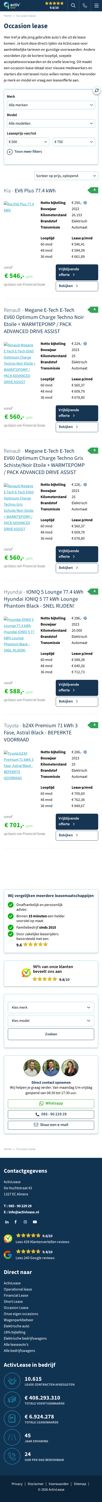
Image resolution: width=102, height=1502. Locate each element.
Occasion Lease (16, 1307)
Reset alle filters (97, 90)
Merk (11, 96)
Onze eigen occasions (21, 1313)
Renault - (44, 320)
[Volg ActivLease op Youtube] (36, 1222)
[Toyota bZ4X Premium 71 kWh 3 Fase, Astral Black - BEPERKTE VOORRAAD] (20, 765)
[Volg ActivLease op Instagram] (26, 1222)
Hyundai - (43, 599)
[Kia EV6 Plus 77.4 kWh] (20, 207)
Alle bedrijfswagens (19, 1350)
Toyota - (41, 733)
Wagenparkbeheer (18, 1320)
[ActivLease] (12, 5)
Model (12, 115)
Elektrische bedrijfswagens (25, 1338)
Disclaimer (35, 1483)
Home (7, 16)
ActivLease (12, 1283)
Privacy (17, 1483)
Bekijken (66, 285)
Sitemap (80, 1483)
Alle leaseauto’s (16, 1344)
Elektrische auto (16, 1326)
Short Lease (13, 1301)
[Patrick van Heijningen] (32, 1067)
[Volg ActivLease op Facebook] (17, 1222)
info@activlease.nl (24, 1212)
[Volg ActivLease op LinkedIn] (8, 1222)
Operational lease (18, 1289)
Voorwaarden (59, 1483)
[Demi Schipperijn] (70, 1067)
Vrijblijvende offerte (69, 272)
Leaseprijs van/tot (21, 133)
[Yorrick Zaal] (51, 1067)
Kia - (30, 191)
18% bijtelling (14, 1332)
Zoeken (51, 1034)
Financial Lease (16, 1295)
